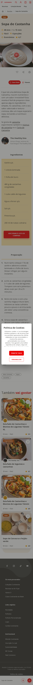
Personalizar (16, 359)
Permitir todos (16, 353)
